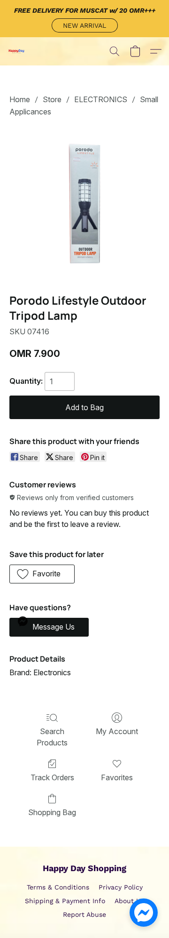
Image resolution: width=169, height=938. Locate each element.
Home (19, 99)
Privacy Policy (121, 887)
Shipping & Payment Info (65, 901)
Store (52, 99)
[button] (85, 25)
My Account (117, 731)
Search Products (52, 737)
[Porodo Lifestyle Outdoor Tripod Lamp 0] (84, 203)
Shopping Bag (52, 812)
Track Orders (52, 777)
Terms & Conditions (58, 887)
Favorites (117, 777)
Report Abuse (84, 914)
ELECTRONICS (100, 99)
